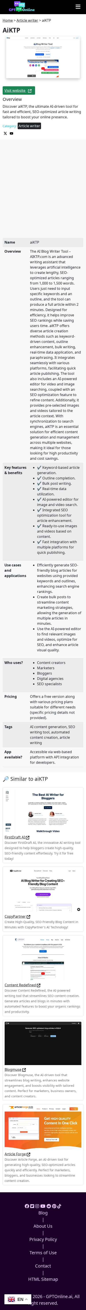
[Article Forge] (43, 1127)
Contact (43, 1266)
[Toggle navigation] (78, 7)
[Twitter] (32, 1206)
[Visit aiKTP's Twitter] (6, 133)
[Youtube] (42, 1206)
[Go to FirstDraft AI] (27, 837)
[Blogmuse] (43, 1043)
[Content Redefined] (43, 958)
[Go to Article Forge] (28, 1154)
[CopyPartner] (43, 889)
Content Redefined (20, 985)
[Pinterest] (54, 1206)
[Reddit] (49, 1206)
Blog (43, 1213)
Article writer (27, 20)
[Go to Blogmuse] (24, 1069)
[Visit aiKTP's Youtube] (11, 133)
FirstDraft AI (15, 837)
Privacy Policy (43, 1239)
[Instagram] (37, 1206)
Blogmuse (13, 1069)
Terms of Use (43, 1253)
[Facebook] (27, 1206)
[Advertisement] (43, 193)
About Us (43, 1226)
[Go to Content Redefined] (38, 985)
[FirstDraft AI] (43, 810)
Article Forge (15, 1154)
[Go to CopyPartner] (28, 916)
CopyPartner (15, 916)
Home (8, 20)
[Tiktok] (59, 1206)
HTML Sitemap (43, 1279)
